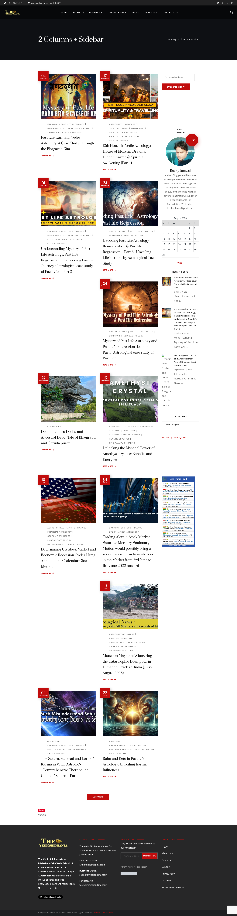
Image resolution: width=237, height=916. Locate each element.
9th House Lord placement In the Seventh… (178, 490)
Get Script (170, 545)
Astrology (115, 124)
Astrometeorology (120, 638)
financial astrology (59, 532)
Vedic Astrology (73, 132)
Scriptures (53, 239)
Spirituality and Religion (124, 136)
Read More (46, 155)
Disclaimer (167, 880)
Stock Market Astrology (124, 532)
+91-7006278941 (14, 3)
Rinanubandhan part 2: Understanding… (176, 535)
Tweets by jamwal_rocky (174, 437)
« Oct (179, 262)
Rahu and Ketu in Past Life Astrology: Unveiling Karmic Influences (125, 764)
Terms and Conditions (173, 887)
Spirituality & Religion (122, 132)
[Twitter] (39, 888)
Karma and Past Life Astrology (65, 124)
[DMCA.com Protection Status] (129, 873)
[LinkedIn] (50, 888)
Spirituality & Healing (122, 443)
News (142, 642)
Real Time (177, 545)
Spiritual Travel (119, 128)
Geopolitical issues (58, 536)
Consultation (107, 912)
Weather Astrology (121, 650)
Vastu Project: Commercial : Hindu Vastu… (177, 510)
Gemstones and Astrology (125, 435)
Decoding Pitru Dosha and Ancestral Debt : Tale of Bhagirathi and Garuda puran (68, 438)
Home (171, 39)
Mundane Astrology (59, 540)
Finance (81, 528)
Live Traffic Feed (178, 479)
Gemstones (129, 431)
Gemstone (115, 431)
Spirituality (54, 132)
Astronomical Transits (61, 528)
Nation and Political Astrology (66, 544)
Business (126, 528)
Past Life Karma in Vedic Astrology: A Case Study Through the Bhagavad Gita (67, 143)
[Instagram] (56, 888)
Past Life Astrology (80, 128)
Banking (114, 528)
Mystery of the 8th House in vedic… (178, 516)
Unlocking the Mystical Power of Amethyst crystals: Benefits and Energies (129, 454)
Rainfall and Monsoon (122, 646)
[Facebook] (45, 888)
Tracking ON (186, 545)
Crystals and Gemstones (138, 426)
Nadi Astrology (56, 128)
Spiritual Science (72, 239)
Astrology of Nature (121, 634)
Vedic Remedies (117, 753)
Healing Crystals (119, 439)
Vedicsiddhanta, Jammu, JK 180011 (46, 3)
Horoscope (130, 124)
